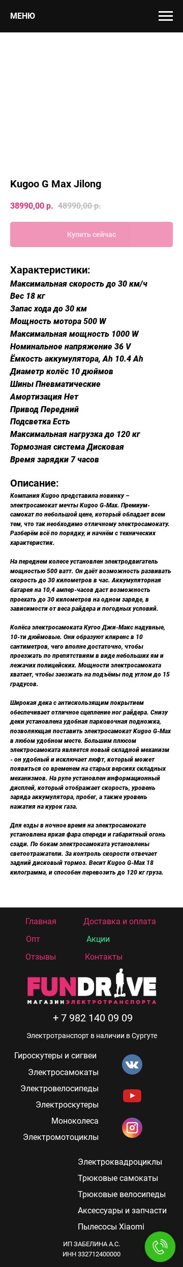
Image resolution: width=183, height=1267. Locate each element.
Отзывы (40, 957)
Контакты (104, 957)
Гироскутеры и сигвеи (55, 1055)
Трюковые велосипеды (122, 1194)
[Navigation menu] (166, 16)
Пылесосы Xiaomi (111, 1227)
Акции (98, 939)
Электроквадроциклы (120, 1162)
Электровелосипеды (59, 1088)
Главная (40, 921)
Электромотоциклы (61, 1137)
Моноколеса (75, 1121)
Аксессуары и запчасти (122, 1210)
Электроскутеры (67, 1105)
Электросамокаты (63, 1072)
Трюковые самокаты (118, 1178)
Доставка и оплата (119, 921)
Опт (33, 939)
